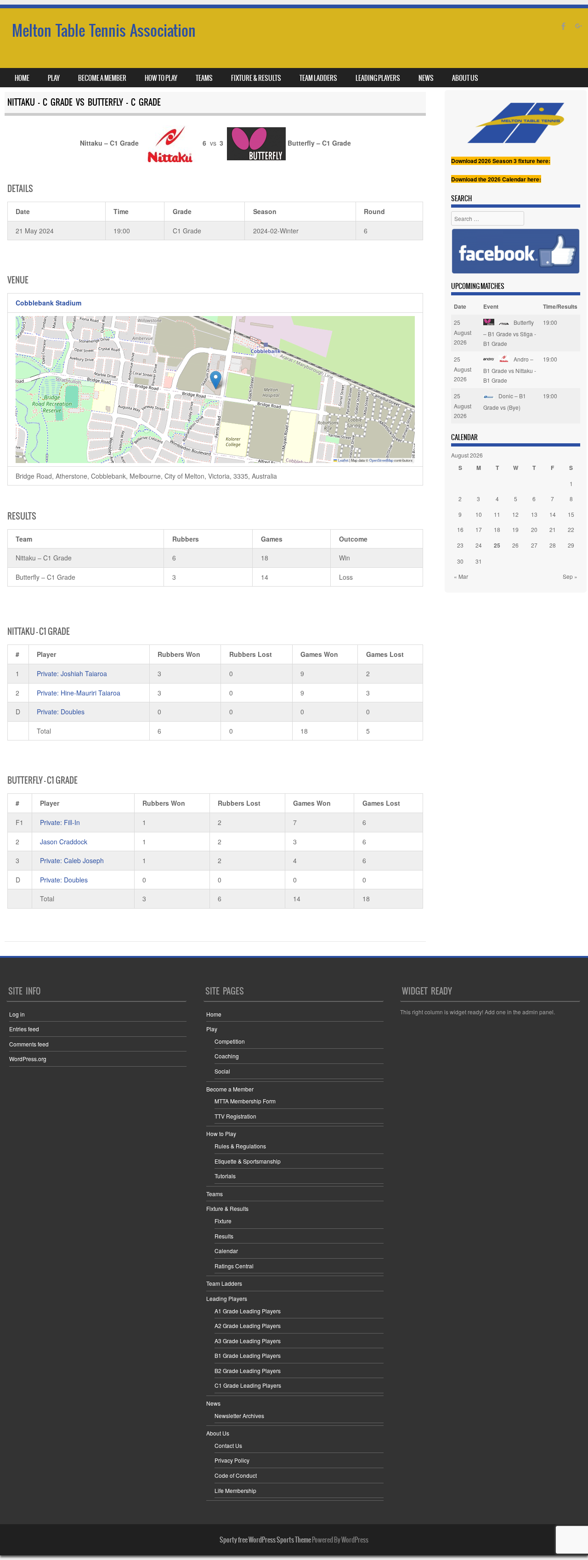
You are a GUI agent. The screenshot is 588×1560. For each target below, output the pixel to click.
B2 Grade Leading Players (248, 1370)
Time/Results (560, 306)
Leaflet (342, 460)
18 (497, 529)
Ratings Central (234, 1266)
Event (490, 306)
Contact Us (228, 1445)
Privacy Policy (232, 1460)
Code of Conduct (236, 1475)
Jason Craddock (63, 841)
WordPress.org (27, 1059)
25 (497, 545)
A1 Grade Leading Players (248, 1311)
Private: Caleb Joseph (72, 860)
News (426, 78)
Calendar (226, 1251)
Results (224, 1236)
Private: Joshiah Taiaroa (72, 673)
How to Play (161, 78)
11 (497, 514)
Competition (230, 1041)
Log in (17, 1014)
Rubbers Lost (250, 654)
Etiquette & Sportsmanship (248, 1161)
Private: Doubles (61, 711)
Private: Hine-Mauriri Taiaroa (78, 692)
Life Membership (235, 1490)
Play (54, 78)
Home (22, 78)
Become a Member (102, 78)
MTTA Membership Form (245, 1101)
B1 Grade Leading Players (248, 1355)
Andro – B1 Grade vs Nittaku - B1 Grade (509, 369)
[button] (215, 380)
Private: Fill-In (60, 822)
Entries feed (24, 1029)
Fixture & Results (256, 78)
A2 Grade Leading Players (248, 1325)
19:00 (550, 322)
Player (46, 654)
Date (460, 306)
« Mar (461, 576)
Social (222, 1071)
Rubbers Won (179, 654)
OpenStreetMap (381, 460)
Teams (204, 78)
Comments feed (29, 1044)
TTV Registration (235, 1116)
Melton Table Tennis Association (104, 30)
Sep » (570, 576)
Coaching (227, 1056)
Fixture (223, 1221)
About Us (465, 78)
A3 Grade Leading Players (248, 1341)
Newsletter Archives (239, 1415)
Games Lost (385, 654)
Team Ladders (318, 78)
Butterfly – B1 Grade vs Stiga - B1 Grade (509, 332)
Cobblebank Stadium (48, 302)
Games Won (319, 654)
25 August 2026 (462, 332)
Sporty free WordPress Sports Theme (265, 1540)
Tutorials (225, 1176)
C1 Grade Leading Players (248, 1385)
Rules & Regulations (240, 1146)
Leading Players (378, 78)
